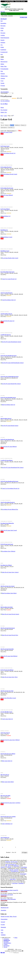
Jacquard (3, 921)
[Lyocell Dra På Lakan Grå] (7, 320)
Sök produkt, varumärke (7, 15)
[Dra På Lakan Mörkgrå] (7, 195)
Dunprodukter (4, 919)
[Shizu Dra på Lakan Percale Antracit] (10, 614)
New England (4, 110)
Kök (2, 54)
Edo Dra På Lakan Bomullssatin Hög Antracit (9, 481)
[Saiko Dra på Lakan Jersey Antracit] (10, 572)
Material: (23, 125)
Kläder (2, 47)
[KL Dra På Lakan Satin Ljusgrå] (9, 530)
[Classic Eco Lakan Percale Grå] (8, 279)
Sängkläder (3, 910)
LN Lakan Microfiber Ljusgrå (6, 711)
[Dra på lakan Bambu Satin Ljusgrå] (9, 258)
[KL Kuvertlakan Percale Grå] (8, 153)
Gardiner (3, 35)
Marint (2, 107)
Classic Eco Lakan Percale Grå (6, 292)
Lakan (2, 56)
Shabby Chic (4, 112)
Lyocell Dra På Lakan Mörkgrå (7, 460)
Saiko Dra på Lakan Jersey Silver (7, 690)
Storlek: (6, 125)
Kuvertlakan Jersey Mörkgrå (6, 565)
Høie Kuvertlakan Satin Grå (6, 418)
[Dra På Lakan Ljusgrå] (6, 132)
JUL (2, 44)
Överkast (3, 85)
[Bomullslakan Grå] (5, 216)
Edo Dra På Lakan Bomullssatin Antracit (8, 355)
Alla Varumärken (5, 91)
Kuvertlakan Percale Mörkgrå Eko (7, 523)
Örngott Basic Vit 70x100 (7, 894)
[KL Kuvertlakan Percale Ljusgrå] (9, 174)
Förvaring (3, 33)
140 (9, 865)
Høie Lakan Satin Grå (5, 774)
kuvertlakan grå (15, 871)
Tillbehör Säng (4, 76)
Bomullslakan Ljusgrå (5, 250)
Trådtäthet (17, 125)
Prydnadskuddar (4, 68)
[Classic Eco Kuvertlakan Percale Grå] (10, 488)
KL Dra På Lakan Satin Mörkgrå (7, 669)
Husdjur (2, 40)
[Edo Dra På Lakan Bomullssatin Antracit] (11, 341)
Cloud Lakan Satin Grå (5, 732)
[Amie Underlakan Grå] (6, 823)
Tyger (2, 80)
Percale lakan (23, 873)
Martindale (3, 927)
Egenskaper (3, 127)
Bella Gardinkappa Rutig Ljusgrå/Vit (9, 890)
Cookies (5, 944)
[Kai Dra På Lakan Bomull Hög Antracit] (11, 383)
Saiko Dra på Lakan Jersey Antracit (7, 586)
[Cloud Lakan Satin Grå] (7, 719)
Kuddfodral (3, 49)
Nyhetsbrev (6, 939)
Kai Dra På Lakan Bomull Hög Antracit (8, 397)
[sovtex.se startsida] (6, 7)
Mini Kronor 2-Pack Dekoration (8, 899)
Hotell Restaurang (5, 37)
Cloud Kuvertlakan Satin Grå (6, 313)
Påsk (2, 71)
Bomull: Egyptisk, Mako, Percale (9, 916)
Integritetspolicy (7, 943)
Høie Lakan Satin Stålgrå (5, 795)
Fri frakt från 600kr (9, 1)
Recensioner (6, 945)
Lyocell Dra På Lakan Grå (6, 334)
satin (6, 864)
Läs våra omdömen (5, 100)
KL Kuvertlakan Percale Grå (6, 167)
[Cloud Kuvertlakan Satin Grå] (8, 300)
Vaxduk (2, 83)
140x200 (11, 869)
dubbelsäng (16, 865)
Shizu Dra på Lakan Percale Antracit (8, 628)
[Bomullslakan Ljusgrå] (6, 237)
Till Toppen (24, 852)
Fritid (2, 30)
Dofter (2, 28)
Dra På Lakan (14, 861)
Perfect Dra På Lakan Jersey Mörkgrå (8, 753)
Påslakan (3, 73)
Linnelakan (21, 883)
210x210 (3, 867)
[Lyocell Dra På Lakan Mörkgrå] (9, 446)
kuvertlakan (24, 867)
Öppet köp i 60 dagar (20, 1)
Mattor (2, 59)
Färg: (11, 125)
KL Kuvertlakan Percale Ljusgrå (7, 188)
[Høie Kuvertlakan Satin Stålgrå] (9, 593)
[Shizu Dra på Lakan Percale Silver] (9, 635)
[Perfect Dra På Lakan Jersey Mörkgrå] (10, 740)
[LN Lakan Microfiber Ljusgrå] (8, 698)
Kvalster (3, 924)
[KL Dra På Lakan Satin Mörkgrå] (9, 656)
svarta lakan (15, 883)
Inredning (3, 42)
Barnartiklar (3, 23)
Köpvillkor (6, 941)
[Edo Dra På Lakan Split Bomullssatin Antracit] (12, 362)
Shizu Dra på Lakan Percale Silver (7, 649)
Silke (2, 932)
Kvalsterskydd (4, 52)
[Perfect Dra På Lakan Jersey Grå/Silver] (10, 802)
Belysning (3, 25)
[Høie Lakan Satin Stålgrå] (7, 781)
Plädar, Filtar (4, 66)
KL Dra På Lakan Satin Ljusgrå (7, 544)
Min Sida (3, 11)
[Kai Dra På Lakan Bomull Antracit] (9, 425)
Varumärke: (10, 127)
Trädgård (3, 78)
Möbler (2, 64)
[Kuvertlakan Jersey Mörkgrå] (8, 551)
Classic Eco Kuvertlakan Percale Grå (8, 502)
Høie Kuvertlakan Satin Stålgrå (7, 607)
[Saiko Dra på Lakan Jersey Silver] (9, 677)
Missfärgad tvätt (4, 907)
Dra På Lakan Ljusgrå (5, 146)
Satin (2, 930)
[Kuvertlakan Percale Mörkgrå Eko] (9, 509)
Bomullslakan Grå (4, 229)
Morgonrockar (4, 61)
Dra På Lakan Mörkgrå (5, 209)
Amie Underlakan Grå (5, 837)
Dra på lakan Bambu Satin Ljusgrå (7, 271)
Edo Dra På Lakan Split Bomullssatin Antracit (9, 376)
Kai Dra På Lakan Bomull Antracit (7, 439)
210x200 (9, 867)
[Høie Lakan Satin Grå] (6, 760)
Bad (2, 21)
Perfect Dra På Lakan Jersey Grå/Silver (8, 816)
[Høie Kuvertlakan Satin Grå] (8, 404)
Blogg (15, 937)
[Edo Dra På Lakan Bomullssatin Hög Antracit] (12, 467)
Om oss (5, 947)
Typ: (2, 125)
